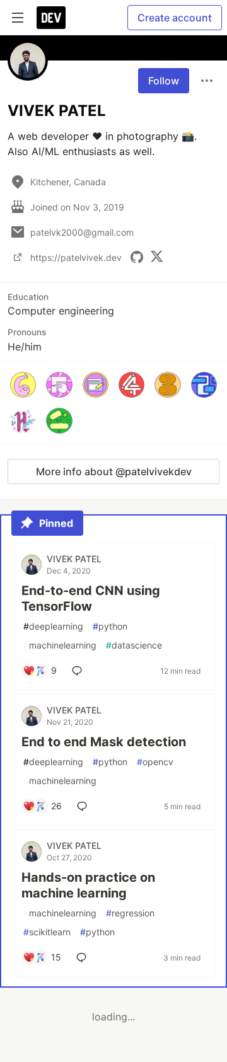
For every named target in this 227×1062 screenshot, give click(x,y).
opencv (155, 761)
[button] (23, 385)
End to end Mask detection (103, 741)
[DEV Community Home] (51, 17)
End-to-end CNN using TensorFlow (90, 598)
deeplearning (53, 626)
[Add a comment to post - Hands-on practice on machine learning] (84, 957)
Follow (163, 80)
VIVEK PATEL (74, 558)
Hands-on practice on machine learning (88, 885)
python (110, 626)
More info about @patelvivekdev (114, 471)
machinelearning (59, 645)
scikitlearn (47, 931)
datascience (134, 645)
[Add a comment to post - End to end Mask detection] (84, 806)
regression (130, 913)
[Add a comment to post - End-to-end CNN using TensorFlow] (79, 670)
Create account (174, 17)
